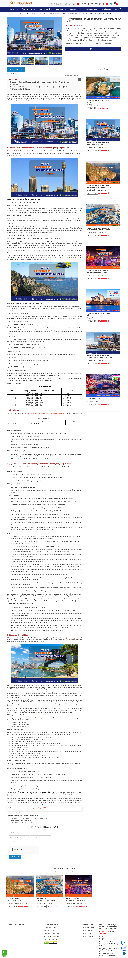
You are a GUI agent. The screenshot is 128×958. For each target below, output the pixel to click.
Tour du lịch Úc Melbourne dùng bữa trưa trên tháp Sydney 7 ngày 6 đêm (86, 13)
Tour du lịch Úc (88, 936)
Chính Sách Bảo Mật (51, 939)
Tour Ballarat (87, 930)
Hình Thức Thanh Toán (51, 933)
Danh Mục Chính (88, 925)
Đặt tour (94, 49)
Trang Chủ (20, 13)
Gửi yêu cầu (15, 857)
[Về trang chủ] (21, 3)
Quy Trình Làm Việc (50, 927)
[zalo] (124, 948)
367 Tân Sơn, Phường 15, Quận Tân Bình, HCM (108, 944)
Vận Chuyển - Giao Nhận (52, 936)
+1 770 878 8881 (107, 954)
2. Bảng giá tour (16, 84)
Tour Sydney (87, 933)
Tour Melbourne (88, 927)
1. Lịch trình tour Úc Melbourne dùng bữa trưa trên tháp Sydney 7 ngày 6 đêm (39, 82)
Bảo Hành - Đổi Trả (50, 930)
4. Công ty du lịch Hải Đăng (20, 89)
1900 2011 (83, 4)
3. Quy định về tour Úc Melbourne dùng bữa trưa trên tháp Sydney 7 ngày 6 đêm (40, 86)
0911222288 (94, 4)
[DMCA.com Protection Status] (51, 943)
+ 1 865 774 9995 (110, 956)
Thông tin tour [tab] (16, 69)
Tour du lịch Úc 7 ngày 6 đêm (49, 13)
